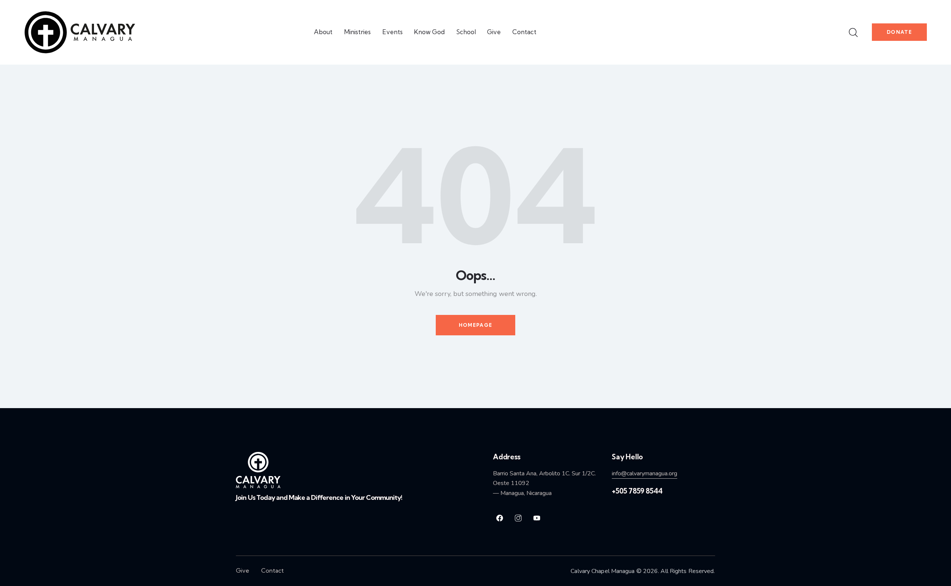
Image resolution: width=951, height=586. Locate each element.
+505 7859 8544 (637, 490)
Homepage (475, 325)
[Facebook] (499, 518)
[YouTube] (536, 518)
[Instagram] (518, 518)
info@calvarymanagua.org (644, 473)
